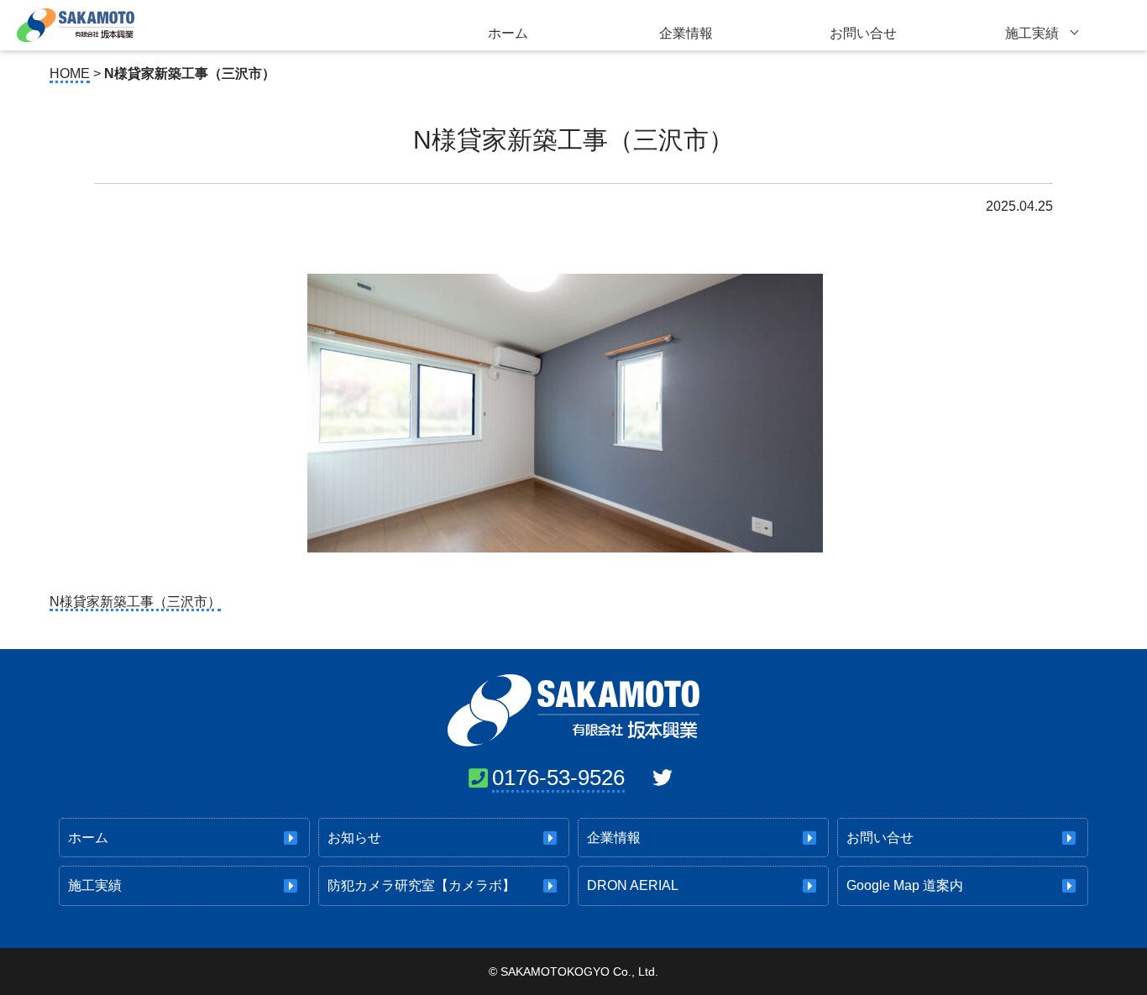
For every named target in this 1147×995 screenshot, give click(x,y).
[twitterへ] (662, 777)
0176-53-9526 (558, 777)
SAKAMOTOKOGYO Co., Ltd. (579, 971)
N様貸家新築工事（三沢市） (135, 601)
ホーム (508, 33)
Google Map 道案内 (904, 885)
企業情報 (686, 33)
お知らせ (354, 837)
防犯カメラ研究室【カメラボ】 (421, 885)
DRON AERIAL (632, 885)
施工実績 (1032, 33)
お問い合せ (863, 33)
